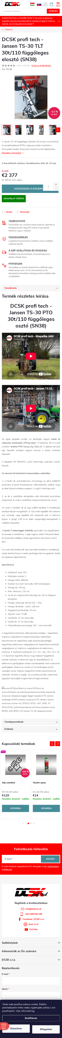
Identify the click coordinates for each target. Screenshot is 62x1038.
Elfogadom (46, 1029)
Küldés (50, 859)
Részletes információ (11, 153)
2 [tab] (31, 823)
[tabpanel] (15, 784)
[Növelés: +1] (55, 185)
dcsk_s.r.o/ (33, 924)
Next (57, 743)
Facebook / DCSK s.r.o (33, 919)
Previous (52, 743)
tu (33, 1011)
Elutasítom (16, 1028)
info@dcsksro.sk (33, 909)
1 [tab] (28, 823)
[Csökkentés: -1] (55, 189)
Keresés (53, 11)
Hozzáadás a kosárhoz (30, 188)
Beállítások (31, 1018)
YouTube (33, 929)
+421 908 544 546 (33, 914)
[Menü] (58, 4)
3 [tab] (33, 823)
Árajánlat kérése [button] (13, 198)
